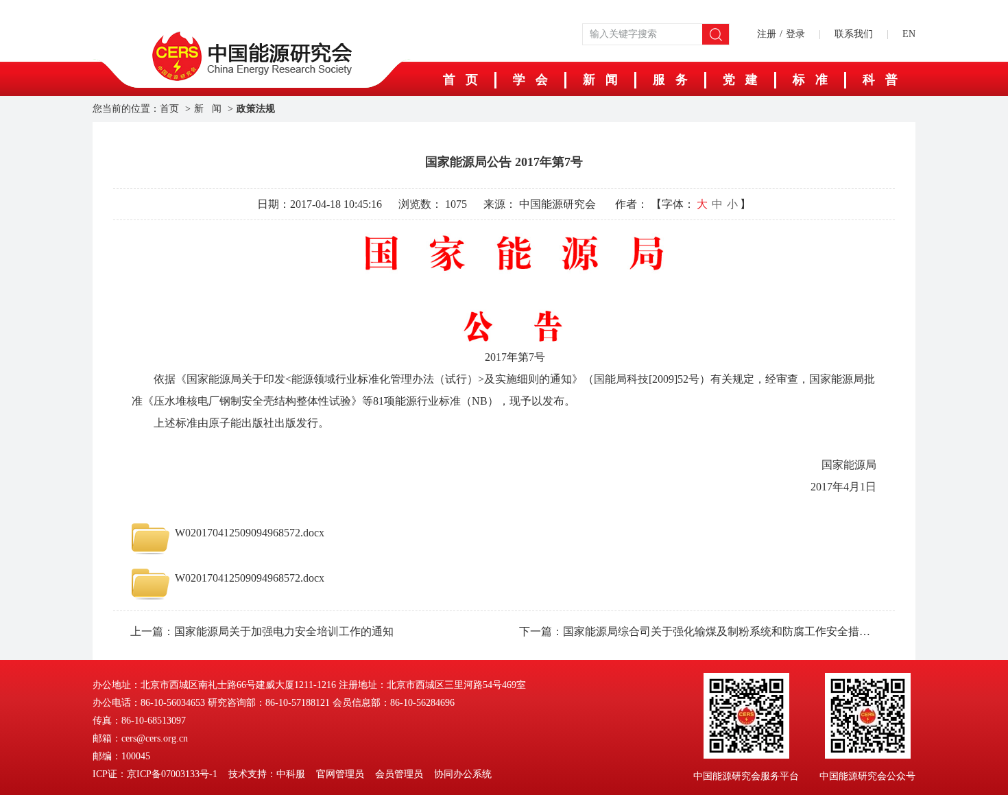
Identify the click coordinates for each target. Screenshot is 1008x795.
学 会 (530, 79)
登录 (795, 34)
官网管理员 (340, 774)
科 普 (880, 79)
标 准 (810, 79)
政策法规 (256, 109)
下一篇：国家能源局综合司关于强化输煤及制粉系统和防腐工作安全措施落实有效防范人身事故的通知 (698, 631)
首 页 (460, 79)
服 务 (670, 79)
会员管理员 (399, 774)
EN (908, 34)
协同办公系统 (463, 774)
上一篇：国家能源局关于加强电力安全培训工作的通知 (262, 631)
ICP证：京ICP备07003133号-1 (155, 774)
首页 (169, 109)
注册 (766, 34)
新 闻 (600, 79)
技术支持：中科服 (266, 774)
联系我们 (854, 34)
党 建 (740, 79)
